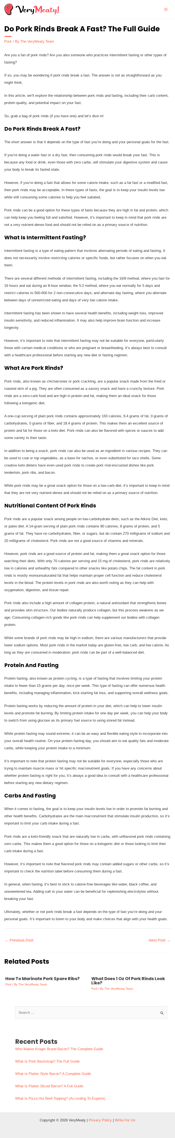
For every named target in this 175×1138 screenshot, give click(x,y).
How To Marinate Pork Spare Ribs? (42, 979)
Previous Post (19, 940)
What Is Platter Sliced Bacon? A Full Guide (49, 1086)
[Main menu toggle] (166, 9)
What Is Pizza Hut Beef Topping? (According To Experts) (60, 1098)
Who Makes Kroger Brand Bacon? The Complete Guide (59, 1049)
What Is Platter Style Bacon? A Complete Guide (53, 1074)
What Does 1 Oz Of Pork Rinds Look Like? (128, 981)
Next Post (159, 940)
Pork (8, 41)
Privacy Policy (100, 1120)
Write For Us (125, 1120)
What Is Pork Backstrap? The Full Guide (47, 1061)
